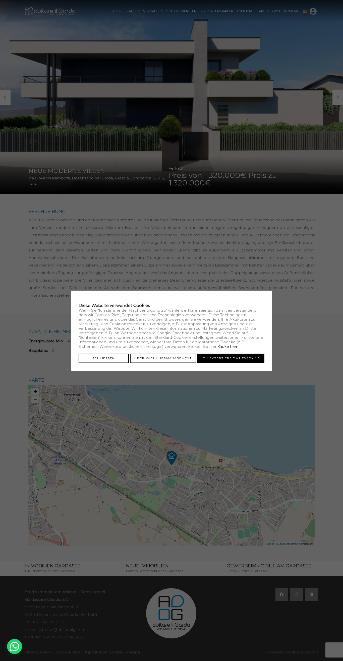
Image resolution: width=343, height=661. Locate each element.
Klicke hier (227, 346)
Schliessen (104, 358)
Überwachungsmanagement (163, 358)
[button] (14, 646)
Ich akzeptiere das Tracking (231, 358)
